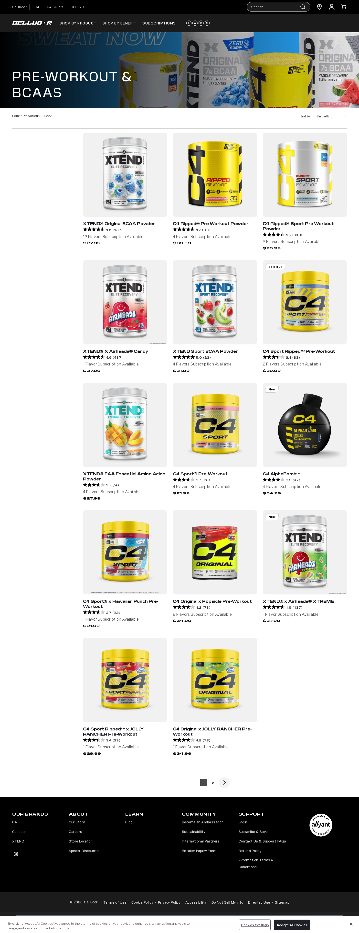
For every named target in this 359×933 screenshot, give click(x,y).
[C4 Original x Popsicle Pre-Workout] (215, 552)
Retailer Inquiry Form (199, 850)
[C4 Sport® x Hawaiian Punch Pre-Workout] (125, 552)
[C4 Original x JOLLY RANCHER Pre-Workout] (215, 680)
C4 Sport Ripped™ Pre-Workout (299, 351)
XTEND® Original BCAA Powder (119, 223)
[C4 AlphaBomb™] (305, 425)
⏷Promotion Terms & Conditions (256, 863)
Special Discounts (84, 850)
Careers (75, 831)
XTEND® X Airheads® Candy (115, 351)
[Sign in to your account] (332, 7)
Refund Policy (250, 850)
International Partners (201, 841)
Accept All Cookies (292, 925)
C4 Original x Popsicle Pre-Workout (212, 601)
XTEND (78, 7)
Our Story (77, 822)
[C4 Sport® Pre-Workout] (215, 425)
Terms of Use (115, 902)
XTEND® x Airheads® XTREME (298, 601)
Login (243, 822)
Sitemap (282, 902)
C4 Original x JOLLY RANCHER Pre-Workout (212, 731)
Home (16, 115)
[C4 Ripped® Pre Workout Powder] (215, 175)
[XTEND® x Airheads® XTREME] (305, 552)
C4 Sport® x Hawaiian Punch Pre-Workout (120, 604)
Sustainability (193, 831)
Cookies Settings (255, 925)
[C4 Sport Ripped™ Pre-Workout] (305, 302)
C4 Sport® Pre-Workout (200, 473)
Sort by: (305, 116)
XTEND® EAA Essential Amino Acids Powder (124, 476)
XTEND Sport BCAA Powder (205, 351)
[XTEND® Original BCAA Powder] (125, 175)
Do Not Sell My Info (227, 902)
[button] (344, 7)
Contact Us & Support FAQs (262, 841)
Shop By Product (78, 23)
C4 (36, 7)
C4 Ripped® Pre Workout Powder (210, 223)
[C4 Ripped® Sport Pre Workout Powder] (305, 175)
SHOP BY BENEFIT (120, 23)
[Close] (351, 924)
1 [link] (203, 783)
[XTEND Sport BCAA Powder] (215, 302)
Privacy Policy (169, 902)
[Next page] (224, 782)
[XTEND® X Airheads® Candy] (125, 302)
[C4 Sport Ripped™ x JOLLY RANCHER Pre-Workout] (125, 680)
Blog (129, 822)
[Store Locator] (319, 7)
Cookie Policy (142, 902)
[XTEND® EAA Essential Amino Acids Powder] (125, 425)
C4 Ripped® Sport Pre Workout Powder (298, 226)
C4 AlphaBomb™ (281, 473)
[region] (179, 924)
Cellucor (19, 7)
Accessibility (196, 902)
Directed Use (259, 902)
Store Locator (80, 841)
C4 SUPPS (55, 7)
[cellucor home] (32, 23)
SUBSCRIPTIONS (159, 23)
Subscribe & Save (253, 831)
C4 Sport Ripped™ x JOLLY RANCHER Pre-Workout (113, 731)
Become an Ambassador (202, 822)
